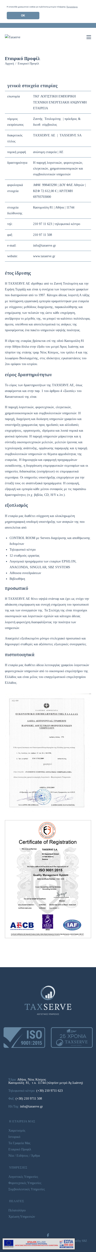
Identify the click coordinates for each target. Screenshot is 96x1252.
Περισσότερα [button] (72, 7)
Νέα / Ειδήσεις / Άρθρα (24, 1155)
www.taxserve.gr (44, 256)
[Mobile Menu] (88, 37)
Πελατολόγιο (17, 1210)
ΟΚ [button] (23, 15)
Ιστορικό (14, 1137)
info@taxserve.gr (44, 245)
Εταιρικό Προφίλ (28, 63)
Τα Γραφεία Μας (19, 1143)
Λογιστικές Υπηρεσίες (23, 1176)
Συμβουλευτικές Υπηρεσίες (26, 1189)
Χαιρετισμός (16, 1130)
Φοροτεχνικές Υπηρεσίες (24, 1183)
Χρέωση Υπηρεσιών (21, 1216)
